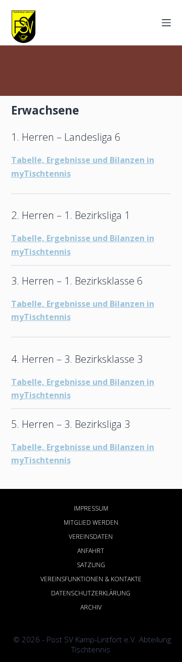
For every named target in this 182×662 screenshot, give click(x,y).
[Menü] (166, 22)
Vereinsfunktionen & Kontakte (91, 579)
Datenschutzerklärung (90, 593)
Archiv (91, 607)
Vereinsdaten (91, 537)
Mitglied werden (91, 523)
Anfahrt (90, 551)
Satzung (91, 565)
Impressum (91, 509)
